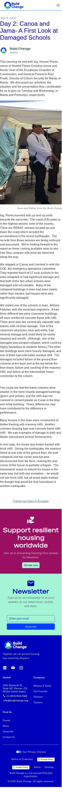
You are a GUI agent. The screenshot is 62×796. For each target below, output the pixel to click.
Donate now (31, 565)
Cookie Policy (22, 767)
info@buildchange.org (15, 700)
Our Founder (41, 691)
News (6, 726)
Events (6, 720)
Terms (37, 767)
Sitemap (49, 767)
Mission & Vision (42, 685)
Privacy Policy (47, 759)
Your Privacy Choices (34, 751)
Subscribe (30, 626)
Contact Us (9, 737)
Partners (38, 696)
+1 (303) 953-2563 (16, 696)
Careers (38, 702)
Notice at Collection (22, 759)
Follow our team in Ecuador (31, 501)
